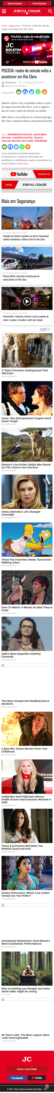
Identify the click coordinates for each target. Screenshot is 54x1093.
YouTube (27, 174)
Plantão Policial (22, 137)
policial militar (11, 140)
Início (4, 25)
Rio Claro (27, 140)
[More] (45, 91)
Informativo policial (20, 134)
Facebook (17, 1077)
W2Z (45, 1089)
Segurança (14, 25)
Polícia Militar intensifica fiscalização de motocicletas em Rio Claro (21, 277)
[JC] (27, 1059)
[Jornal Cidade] (27, 12)
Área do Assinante (39, 3)
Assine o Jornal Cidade (27, 1069)
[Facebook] (25, 91)
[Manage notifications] (47, 1086)
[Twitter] (32, 91)
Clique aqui (22, 163)
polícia (38, 137)
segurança (40, 140)
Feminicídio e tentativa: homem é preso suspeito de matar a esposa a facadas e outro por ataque (26, 318)
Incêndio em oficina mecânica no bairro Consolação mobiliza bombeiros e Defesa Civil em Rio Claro (26, 237)
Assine (27, 185)
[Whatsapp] (38, 91)
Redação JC (10, 82)
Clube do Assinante (15, 3)
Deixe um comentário (15, 85)
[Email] (19, 91)
